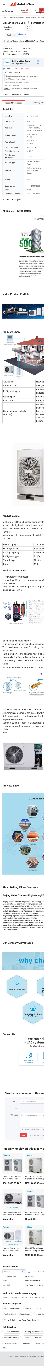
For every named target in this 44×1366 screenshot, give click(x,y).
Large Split (6, 1285)
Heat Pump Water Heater (34, 1285)
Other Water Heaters (33, 1308)
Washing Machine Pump (34, 1331)
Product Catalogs (37, 1271)
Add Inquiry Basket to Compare (17, 94)
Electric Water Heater (12, 1308)
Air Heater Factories (11, 1331)
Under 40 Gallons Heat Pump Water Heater (20, 1320)
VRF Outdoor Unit (9, 1276)
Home (4, 18)
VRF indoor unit (30, 1276)
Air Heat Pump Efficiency (33, 1337)
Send (23, 1135)
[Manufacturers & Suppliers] (22, 4)
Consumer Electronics (16, 18)
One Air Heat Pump (11, 1337)
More (4, 1348)
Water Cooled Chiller (32, 1281)
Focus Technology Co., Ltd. (31, 1356)
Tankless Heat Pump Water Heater (17, 1314)
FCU (4, 1281)
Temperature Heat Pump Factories (17, 1343)
